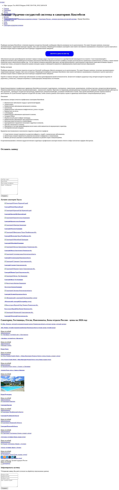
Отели (6, 12)
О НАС (2, 2)
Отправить (4, 196)
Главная (6, 8)
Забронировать (5, 333)
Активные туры (9, 20)
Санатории (7, 10)
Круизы (6, 17)
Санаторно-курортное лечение (13, 25)
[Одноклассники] (4, 457)
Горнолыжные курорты (11, 18)
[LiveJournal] (15, 457)
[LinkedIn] (12, 457)
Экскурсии (7, 15)
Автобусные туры (9, 13)
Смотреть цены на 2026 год (59, 53)
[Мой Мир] (7, 457)
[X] (10, 457)
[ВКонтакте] (2, 457)
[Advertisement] (56, 165)
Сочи (5, 22)
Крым (5, 23)
